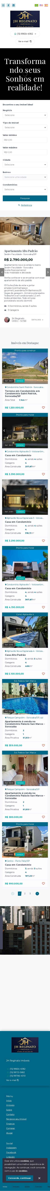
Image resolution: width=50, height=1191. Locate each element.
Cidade (7, 160)
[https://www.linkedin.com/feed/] (13, 5)
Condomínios (10, 185)
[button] (12, 893)
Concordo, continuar (19, 1178)
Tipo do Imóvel (11, 123)
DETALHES (36, 320)
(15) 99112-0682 (17, 1072)
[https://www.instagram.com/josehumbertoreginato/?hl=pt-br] (3, 5)
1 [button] (19, 893)
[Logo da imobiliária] (25, 1045)
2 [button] (24, 893)
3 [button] (30, 893)
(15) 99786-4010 (18, 1076)
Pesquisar (25, 198)
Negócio (7, 110)
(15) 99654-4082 (25, 34)
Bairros (7, 172)
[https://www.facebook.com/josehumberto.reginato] (8, 5)
